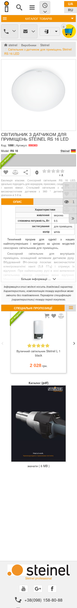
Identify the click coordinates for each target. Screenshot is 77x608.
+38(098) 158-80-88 (43, 600)
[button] (2, 343)
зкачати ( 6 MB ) (38, 466)
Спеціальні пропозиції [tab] (33, 308)
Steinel (44, 45)
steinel (13, 45)
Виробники (28, 45)
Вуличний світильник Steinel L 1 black (38, 353)
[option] (38, 343)
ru (70, 10)
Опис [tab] (17, 201)
